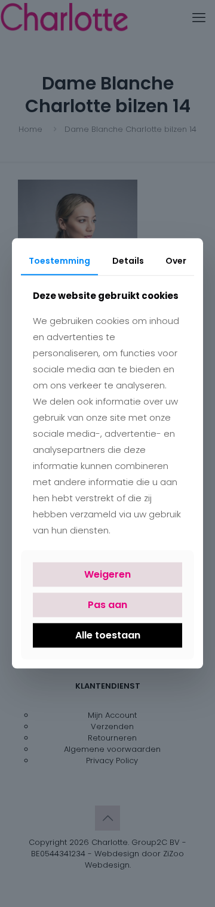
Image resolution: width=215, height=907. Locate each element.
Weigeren (107, 574)
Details (128, 261)
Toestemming (59, 261)
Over (175, 261)
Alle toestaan (107, 635)
